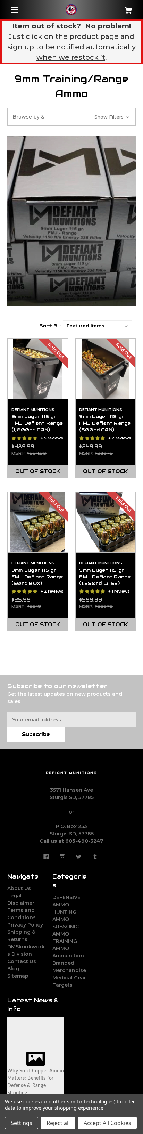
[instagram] (62, 857)
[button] (71, 117)
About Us (19, 888)
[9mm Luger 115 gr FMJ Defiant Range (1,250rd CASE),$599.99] (106, 522)
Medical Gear (69, 977)
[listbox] (97, 325)
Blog (13, 968)
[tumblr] (95, 857)
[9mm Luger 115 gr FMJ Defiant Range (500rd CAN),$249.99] (106, 369)
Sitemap (17, 976)
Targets (62, 985)
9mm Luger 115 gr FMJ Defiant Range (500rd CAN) (105, 423)
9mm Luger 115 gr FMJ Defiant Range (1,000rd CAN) (37, 423)
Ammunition (68, 956)
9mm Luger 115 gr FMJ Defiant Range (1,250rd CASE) (105, 577)
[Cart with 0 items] (125, 8)
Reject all (58, 1123)
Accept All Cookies (107, 1123)
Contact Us (21, 961)
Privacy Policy (25, 925)
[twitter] (79, 857)
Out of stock (37, 471)
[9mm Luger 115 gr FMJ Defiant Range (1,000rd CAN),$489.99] (38, 369)
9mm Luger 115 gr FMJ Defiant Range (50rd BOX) (37, 577)
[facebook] (46, 857)
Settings (21, 1123)
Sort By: (50, 326)
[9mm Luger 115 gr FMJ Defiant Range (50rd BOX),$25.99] (38, 522)
